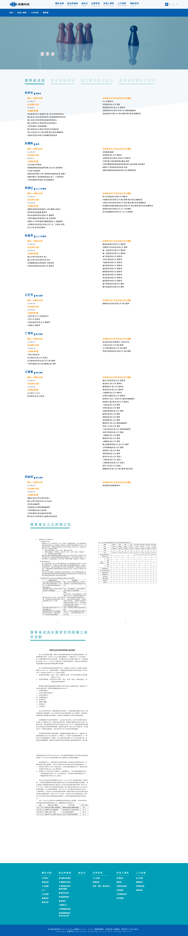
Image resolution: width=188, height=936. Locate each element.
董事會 (46, 12)
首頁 (11, 12)
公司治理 (35, 12)
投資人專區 (22, 12)
